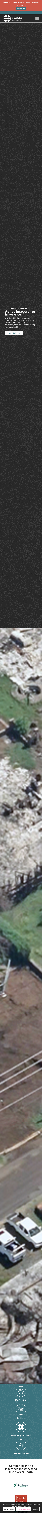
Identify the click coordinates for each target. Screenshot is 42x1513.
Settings (35, 1509)
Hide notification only (23, 1509)
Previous (1, 1500)
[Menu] (36, 18)
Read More (21, 9)
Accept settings (9, 1509)
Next (41, 1500)
